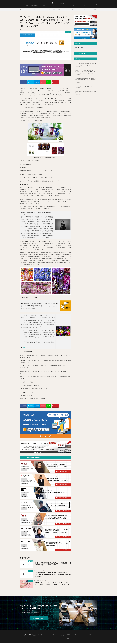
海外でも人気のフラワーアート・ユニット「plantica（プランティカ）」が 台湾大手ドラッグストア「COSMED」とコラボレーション (52, 584)
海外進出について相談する (39, 618)
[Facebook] (23, 82)
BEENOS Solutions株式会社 (62, 638)
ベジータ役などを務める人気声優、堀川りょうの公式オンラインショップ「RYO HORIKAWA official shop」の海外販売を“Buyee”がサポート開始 (52, 574)
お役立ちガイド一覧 (70, 5)
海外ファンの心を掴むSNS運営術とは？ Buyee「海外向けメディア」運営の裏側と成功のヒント (85, 64)
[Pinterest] (55, 82)
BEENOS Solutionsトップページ (83, 5)
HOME (22, 9)
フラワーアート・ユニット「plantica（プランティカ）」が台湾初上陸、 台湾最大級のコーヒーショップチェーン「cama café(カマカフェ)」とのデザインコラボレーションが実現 (63, 9)
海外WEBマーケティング (48, 5)
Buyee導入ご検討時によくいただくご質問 (83, 86)
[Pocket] (43, 82)
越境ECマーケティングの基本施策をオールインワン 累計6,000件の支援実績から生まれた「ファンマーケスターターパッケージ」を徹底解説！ (85, 72)
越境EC (27, 5)
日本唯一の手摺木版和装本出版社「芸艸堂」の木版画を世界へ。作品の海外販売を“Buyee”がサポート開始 (52, 564)
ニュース (58, 5)
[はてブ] (37, 82)
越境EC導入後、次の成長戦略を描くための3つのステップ (85, 92)
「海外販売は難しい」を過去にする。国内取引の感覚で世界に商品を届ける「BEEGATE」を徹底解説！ (85, 79)
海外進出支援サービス (36, 5)
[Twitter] (30, 82)
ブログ (62, 5)
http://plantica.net (27, 347)
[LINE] (48, 82)
